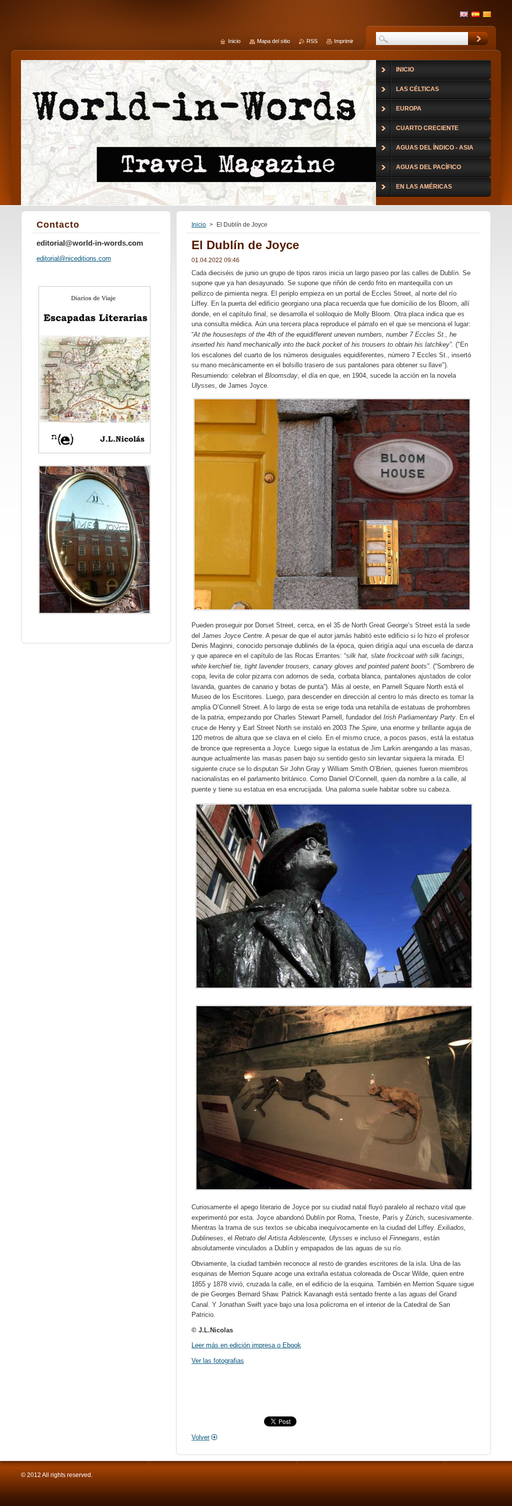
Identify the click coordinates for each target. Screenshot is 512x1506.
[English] (464, 14)
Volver (201, 1437)
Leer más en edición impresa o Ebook (246, 1345)
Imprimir (344, 41)
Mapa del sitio (273, 41)
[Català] (487, 14)
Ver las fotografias (218, 1360)
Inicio (199, 225)
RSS (312, 41)
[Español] (476, 14)
